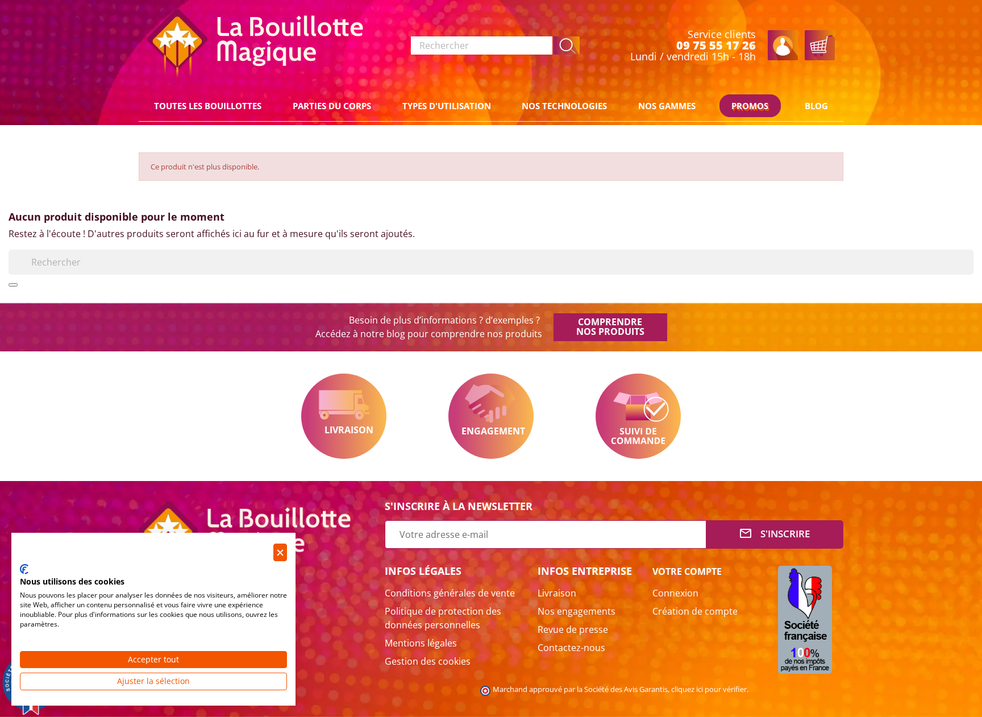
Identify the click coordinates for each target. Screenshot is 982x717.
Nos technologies (564, 105)
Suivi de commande (638, 416)
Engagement (491, 416)
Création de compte (695, 611)
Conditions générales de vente (450, 593)
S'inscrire (774, 533)
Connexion (675, 593)
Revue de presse (573, 629)
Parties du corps (332, 105)
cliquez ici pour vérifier (709, 689)
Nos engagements (576, 611)
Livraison (344, 416)
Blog (816, 105)
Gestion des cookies (428, 661)
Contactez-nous (571, 647)
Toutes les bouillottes (207, 105)
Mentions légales (421, 643)
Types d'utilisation (446, 105)
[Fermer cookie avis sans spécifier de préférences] (280, 552)
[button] (566, 45)
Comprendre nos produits (610, 327)
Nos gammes (667, 105)
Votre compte (687, 571)
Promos (749, 105)
